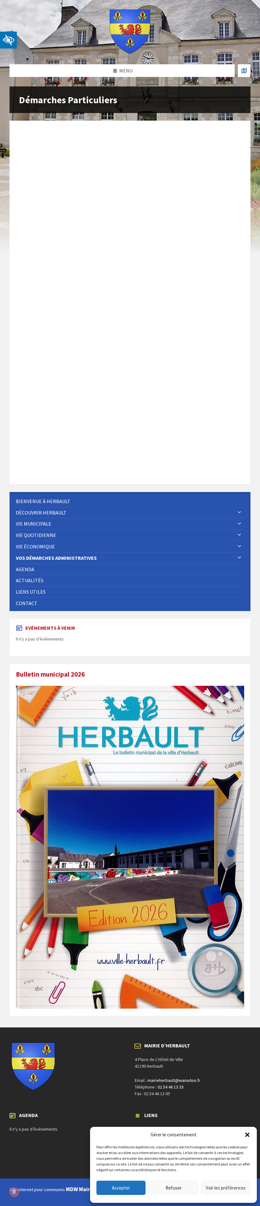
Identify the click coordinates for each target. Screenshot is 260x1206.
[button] (247, 1135)
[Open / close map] (244, 70)
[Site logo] (130, 52)
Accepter (121, 1188)
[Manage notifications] (14, 1192)
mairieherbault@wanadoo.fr (173, 1080)
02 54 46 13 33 (171, 1087)
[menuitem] (130, 501)
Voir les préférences (226, 1188)
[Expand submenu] (239, 512)
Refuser (174, 1188)
